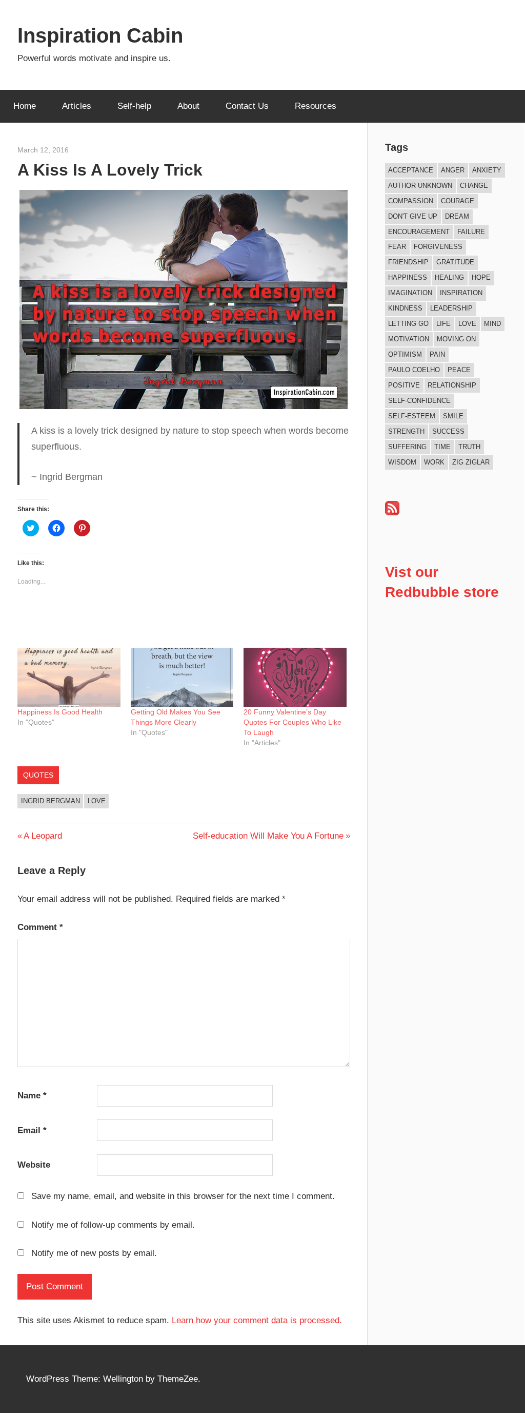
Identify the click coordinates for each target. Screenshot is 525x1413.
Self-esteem (411, 416)
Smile (453, 416)
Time (442, 447)
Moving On (456, 339)
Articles (76, 106)
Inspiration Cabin (100, 35)
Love (97, 801)
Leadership (451, 308)
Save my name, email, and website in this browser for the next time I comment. (183, 1196)
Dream (457, 216)
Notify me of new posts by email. (94, 1253)
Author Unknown (420, 185)
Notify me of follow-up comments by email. (113, 1225)
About (188, 106)
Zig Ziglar (471, 462)
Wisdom (402, 462)
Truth (469, 447)
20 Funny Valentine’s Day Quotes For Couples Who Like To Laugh (292, 722)
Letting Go (408, 323)
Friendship (408, 262)
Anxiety (486, 170)
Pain (437, 354)
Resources (315, 106)
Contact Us (247, 106)
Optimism (405, 354)
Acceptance (410, 170)
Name (32, 1095)
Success (448, 431)
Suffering (407, 447)
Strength (406, 431)
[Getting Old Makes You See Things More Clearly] (182, 677)
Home (24, 106)
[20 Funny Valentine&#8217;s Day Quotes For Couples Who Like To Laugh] (295, 677)
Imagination (410, 293)
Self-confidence (419, 400)
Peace (459, 370)
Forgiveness (438, 246)
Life (443, 323)
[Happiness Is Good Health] (68, 677)
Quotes (38, 775)
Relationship (452, 385)
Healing (449, 277)
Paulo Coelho (414, 370)
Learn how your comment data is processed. (257, 1320)
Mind (492, 323)
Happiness (407, 277)
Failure (471, 232)
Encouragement (419, 232)
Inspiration (461, 293)
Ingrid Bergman (50, 801)
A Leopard (42, 836)
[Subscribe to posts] (392, 512)
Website (33, 1165)
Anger (453, 170)
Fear (397, 246)
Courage (457, 201)
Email (32, 1130)
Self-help (134, 106)
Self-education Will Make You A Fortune (268, 836)
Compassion (410, 201)
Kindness (405, 308)
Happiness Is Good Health (60, 712)
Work (434, 462)
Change (474, 185)
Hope (481, 277)
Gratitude (455, 262)
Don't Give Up (412, 216)
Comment (40, 927)
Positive (404, 385)
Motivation (408, 339)
